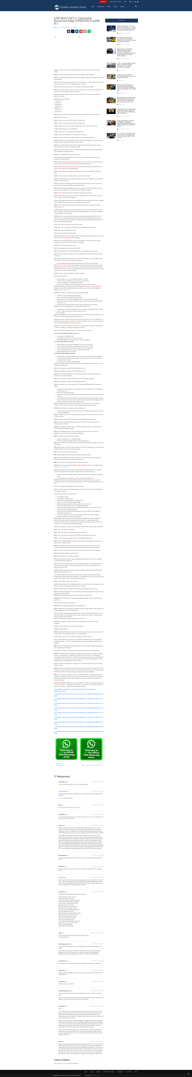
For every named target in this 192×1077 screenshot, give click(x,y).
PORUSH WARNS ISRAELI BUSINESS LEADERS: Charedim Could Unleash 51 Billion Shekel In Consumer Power (126, 123)
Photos (115, 7)
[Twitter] (135, 2)
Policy (136, 1071)
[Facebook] (130, 2)
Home (92, 7)
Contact (122, 7)
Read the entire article (63, 467)
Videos (108, 7)
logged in (64, 1063)
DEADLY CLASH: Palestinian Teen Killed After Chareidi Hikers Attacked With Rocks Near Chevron (126, 111)
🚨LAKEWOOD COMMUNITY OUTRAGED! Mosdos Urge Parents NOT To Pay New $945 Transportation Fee (126, 100)
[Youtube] (138, 2)
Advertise (98, 1071)
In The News (129, 1071)
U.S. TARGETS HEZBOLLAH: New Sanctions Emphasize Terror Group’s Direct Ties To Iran (126, 136)
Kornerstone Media (95, 1075)
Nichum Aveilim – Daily (115, 1)
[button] (136, 6)
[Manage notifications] (188, 1074)
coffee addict (62, 791)
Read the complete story (64, 289)
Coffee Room (100, 7)
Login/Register (120, 1071)
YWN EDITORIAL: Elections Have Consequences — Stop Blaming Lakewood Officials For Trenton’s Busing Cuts (126, 28)
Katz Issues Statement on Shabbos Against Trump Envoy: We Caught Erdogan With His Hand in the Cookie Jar (126, 87)
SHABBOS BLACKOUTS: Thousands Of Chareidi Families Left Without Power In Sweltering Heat (126, 40)
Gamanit (60, 877)
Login (125, 1)
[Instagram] (133, 2)
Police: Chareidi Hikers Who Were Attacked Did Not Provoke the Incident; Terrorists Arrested (126, 65)
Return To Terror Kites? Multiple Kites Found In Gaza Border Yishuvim (126, 76)
